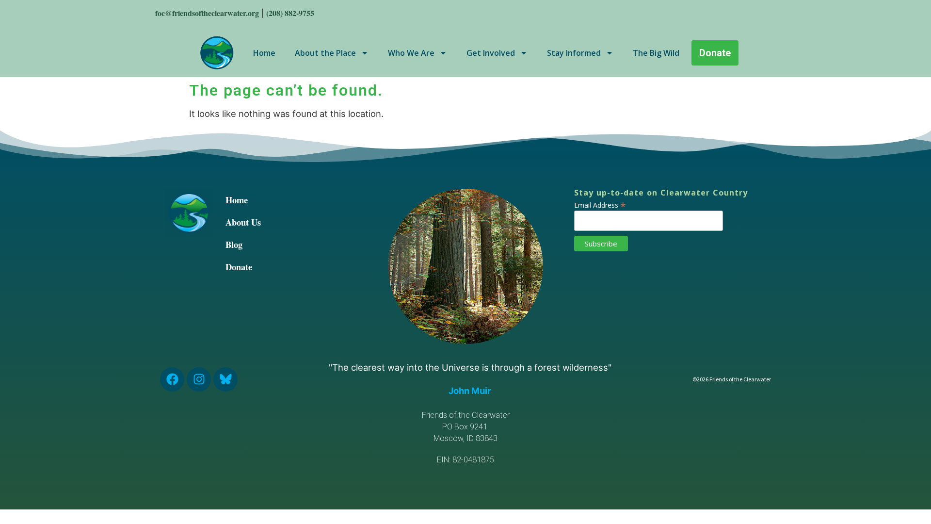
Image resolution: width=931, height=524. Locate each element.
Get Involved (490, 53)
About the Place (325, 53)
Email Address (600, 204)
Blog (233, 244)
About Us (243, 222)
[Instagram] (199, 379)
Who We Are (411, 53)
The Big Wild (656, 53)
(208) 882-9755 (290, 12)
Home (264, 53)
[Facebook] (172, 379)
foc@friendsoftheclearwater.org (207, 12)
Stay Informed (574, 53)
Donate (238, 266)
